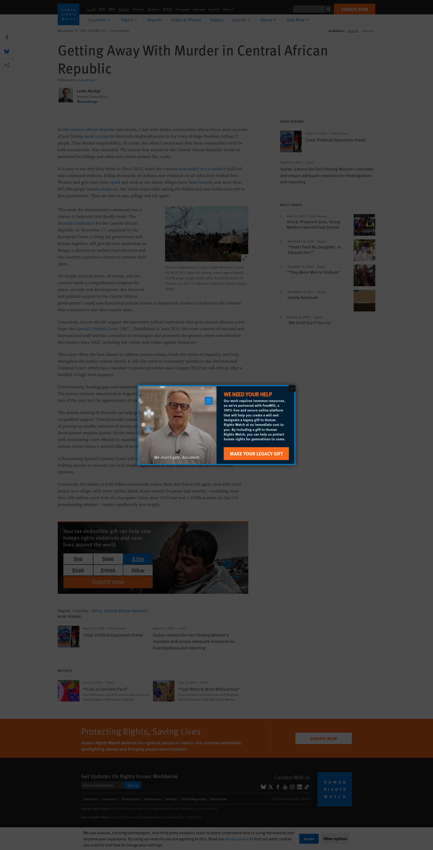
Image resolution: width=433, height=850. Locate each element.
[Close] (292, 388)
